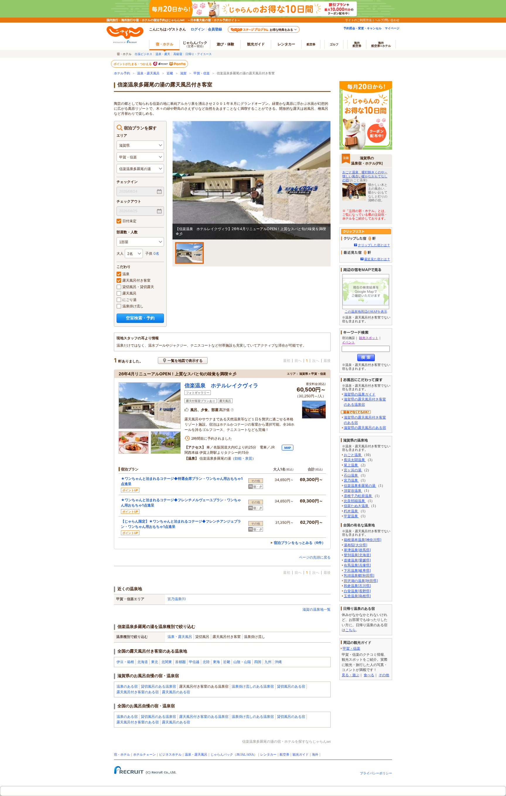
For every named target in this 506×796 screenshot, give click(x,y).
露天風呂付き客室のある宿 (138, 692)
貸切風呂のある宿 (291, 686)
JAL (243, 754)
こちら (350, 630)
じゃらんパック (195, 44)
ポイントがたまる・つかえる (133, 64)
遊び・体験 (225, 44)
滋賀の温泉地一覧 (316, 609)
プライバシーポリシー (376, 773)
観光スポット (368, 338)
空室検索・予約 (140, 317)
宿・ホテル (122, 754)
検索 (366, 357)
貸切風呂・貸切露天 (138, 287)
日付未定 (129, 221)
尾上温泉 (351, 465)
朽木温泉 (351, 511)
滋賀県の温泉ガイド (359, 394)
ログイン (198, 29)
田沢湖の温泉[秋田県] (361, 581)
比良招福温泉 (355, 501)
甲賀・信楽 (202, 73)
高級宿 (177, 54)
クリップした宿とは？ (374, 245)
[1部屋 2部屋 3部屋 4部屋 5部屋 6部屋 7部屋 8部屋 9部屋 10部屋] (140, 241)
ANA (250, 754)
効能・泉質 (243, 458)
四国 (257, 662)
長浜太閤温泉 (355, 460)
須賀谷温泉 (353, 491)
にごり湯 (129, 299)
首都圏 (180, 662)
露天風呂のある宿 (176, 692)
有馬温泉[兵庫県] (357, 565)
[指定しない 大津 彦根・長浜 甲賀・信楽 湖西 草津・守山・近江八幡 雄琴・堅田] (140, 157)
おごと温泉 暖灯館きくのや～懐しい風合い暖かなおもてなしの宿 (364, 176)
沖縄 (278, 662)
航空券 (311, 44)
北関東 (166, 662)
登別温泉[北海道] (357, 555)
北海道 (142, 662)
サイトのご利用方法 (358, 20)
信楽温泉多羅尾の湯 (360, 486)
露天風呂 (129, 293)
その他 (384, 675)
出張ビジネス (143, 54)
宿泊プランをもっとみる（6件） (299, 542)
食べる (369, 675)
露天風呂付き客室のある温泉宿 (203, 716)
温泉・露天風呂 (148, 73)
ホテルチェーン (144, 754)
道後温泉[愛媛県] (357, 560)
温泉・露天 (162, 54)
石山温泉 (351, 475)
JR (238, 754)
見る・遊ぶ (350, 675)
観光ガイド (301, 754)
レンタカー (286, 44)
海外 (357, 44)
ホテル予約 (122, 73)
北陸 (206, 662)
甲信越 (194, 662)
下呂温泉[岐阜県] (357, 571)
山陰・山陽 (242, 662)
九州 (267, 662)
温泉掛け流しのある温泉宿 (253, 686)
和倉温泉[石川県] (357, 586)
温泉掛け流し (132, 306)
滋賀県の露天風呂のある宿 (365, 428)
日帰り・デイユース (198, 54)
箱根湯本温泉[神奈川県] (362, 540)
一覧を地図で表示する (185, 360)
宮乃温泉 (351, 480)
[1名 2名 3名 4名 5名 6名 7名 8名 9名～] (134, 253)
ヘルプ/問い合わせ (387, 20)
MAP (287, 447)
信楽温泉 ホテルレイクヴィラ (221, 385)
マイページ (392, 28)
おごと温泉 (353, 455)
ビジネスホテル (170, 754)
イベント (348, 342)
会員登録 (215, 29)
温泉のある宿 (127, 686)
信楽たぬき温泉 (356, 506)
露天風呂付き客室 (136, 280)
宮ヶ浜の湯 (353, 470)
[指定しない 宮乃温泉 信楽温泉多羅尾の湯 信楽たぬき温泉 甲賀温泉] (140, 168)
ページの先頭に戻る (315, 557)
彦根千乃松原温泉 (358, 496)
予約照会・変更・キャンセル (362, 28)
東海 (216, 662)
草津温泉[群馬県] (357, 550)
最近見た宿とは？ (377, 259)
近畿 (170, 73)
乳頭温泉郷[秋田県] (359, 576)
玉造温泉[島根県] (357, 596)
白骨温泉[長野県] (357, 591)
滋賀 (183, 73)
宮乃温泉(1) (176, 599)
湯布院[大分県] (355, 545)
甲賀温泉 (351, 516)
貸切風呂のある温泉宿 (158, 686)
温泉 (125, 274)
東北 (154, 662)
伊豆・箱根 (125, 662)
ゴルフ (334, 44)
